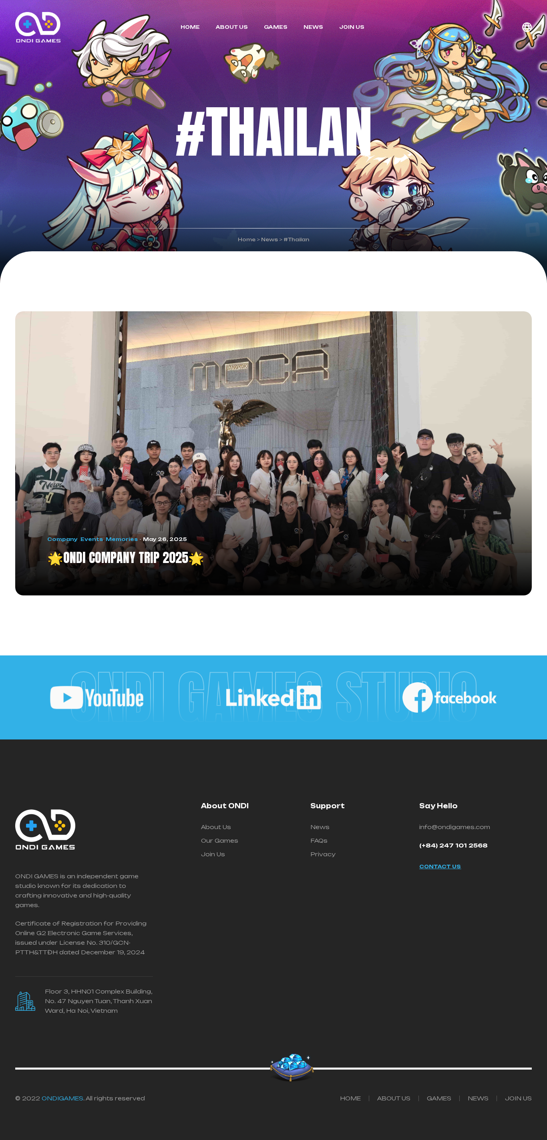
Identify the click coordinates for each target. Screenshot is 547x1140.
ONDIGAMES (62, 1098)
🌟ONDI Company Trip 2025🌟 (125, 557)
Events (91, 539)
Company (62, 539)
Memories (122, 539)
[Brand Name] (97, 697)
